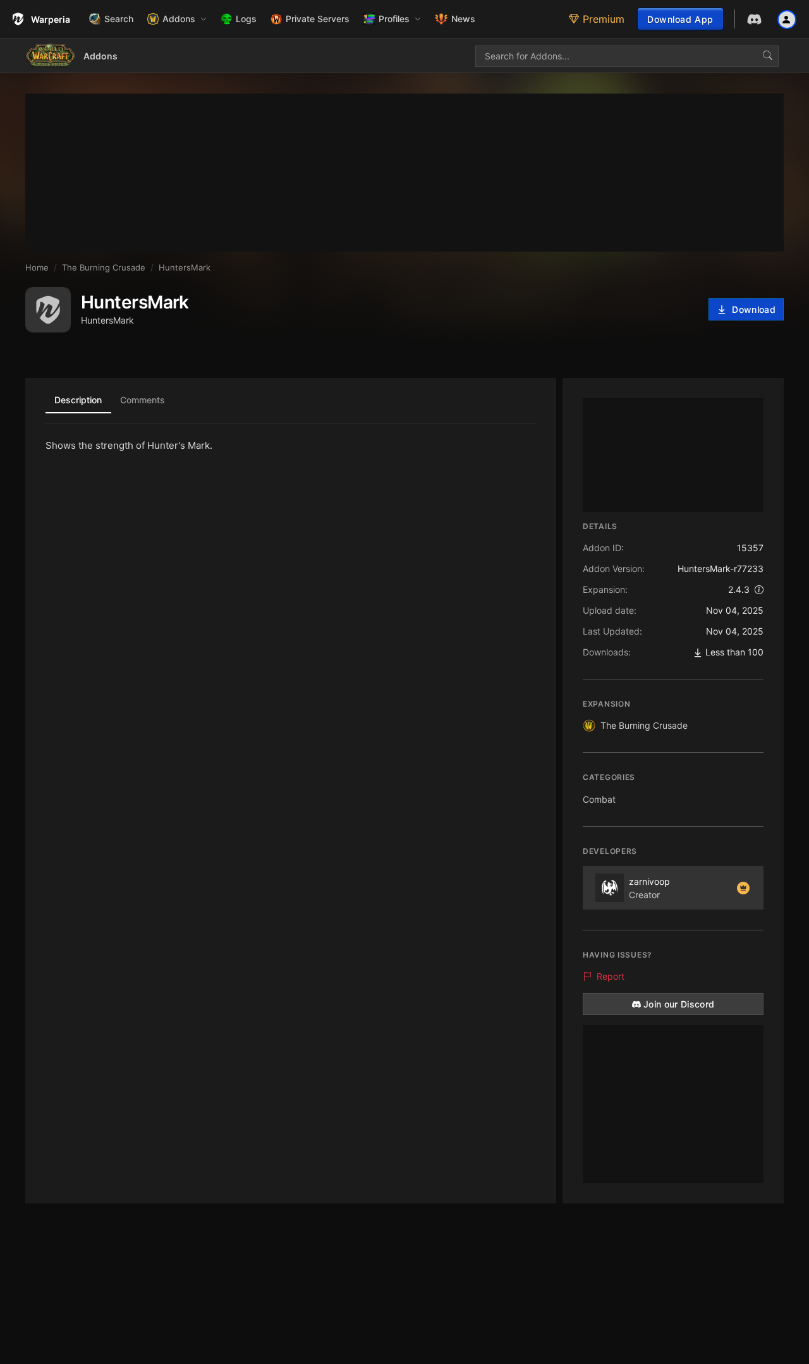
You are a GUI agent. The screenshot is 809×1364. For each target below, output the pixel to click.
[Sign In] (786, 19)
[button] (177, 18)
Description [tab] (78, 399)
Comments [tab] (142, 399)
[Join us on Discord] (754, 19)
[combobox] (627, 56)
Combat (599, 799)
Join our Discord (679, 1004)
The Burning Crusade (644, 725)
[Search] (767, 56)
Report (610, 976)
